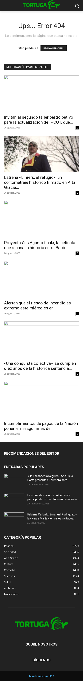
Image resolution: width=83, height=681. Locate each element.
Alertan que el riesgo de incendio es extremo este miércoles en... (37, 305)
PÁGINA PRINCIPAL (54, 48)
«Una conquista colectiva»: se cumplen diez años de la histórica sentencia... (40, 366)
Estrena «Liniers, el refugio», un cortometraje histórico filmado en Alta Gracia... (39, 182)
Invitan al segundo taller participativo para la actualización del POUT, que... (38, 120)
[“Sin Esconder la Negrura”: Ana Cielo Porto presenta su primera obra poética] (14, 481)
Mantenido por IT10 (41, 676)
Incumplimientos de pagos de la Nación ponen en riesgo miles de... (41, 426)
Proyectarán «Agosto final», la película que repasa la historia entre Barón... (39, 245)
